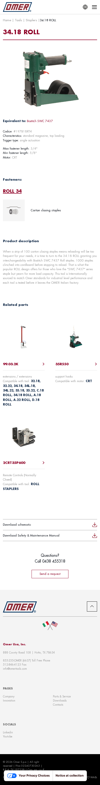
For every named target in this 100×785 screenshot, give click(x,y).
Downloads (60, 700)
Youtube (7, 736)
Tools (18, 20)
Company (9, 696)
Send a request (50, 574)
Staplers (31, 20)
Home (7, 20)
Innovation (9, 700)
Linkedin (8, 732)
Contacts (58, 704)
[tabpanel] (50, 210)
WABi (93, 777)
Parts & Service (62, 696)
